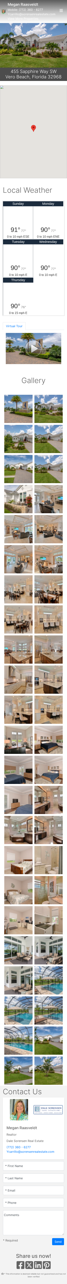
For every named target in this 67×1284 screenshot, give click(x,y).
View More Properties (23, 18)
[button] (8, 45)
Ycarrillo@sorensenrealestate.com (31, 14)
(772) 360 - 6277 (31, 10)
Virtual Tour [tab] (14, 326)
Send (58, 1242)
